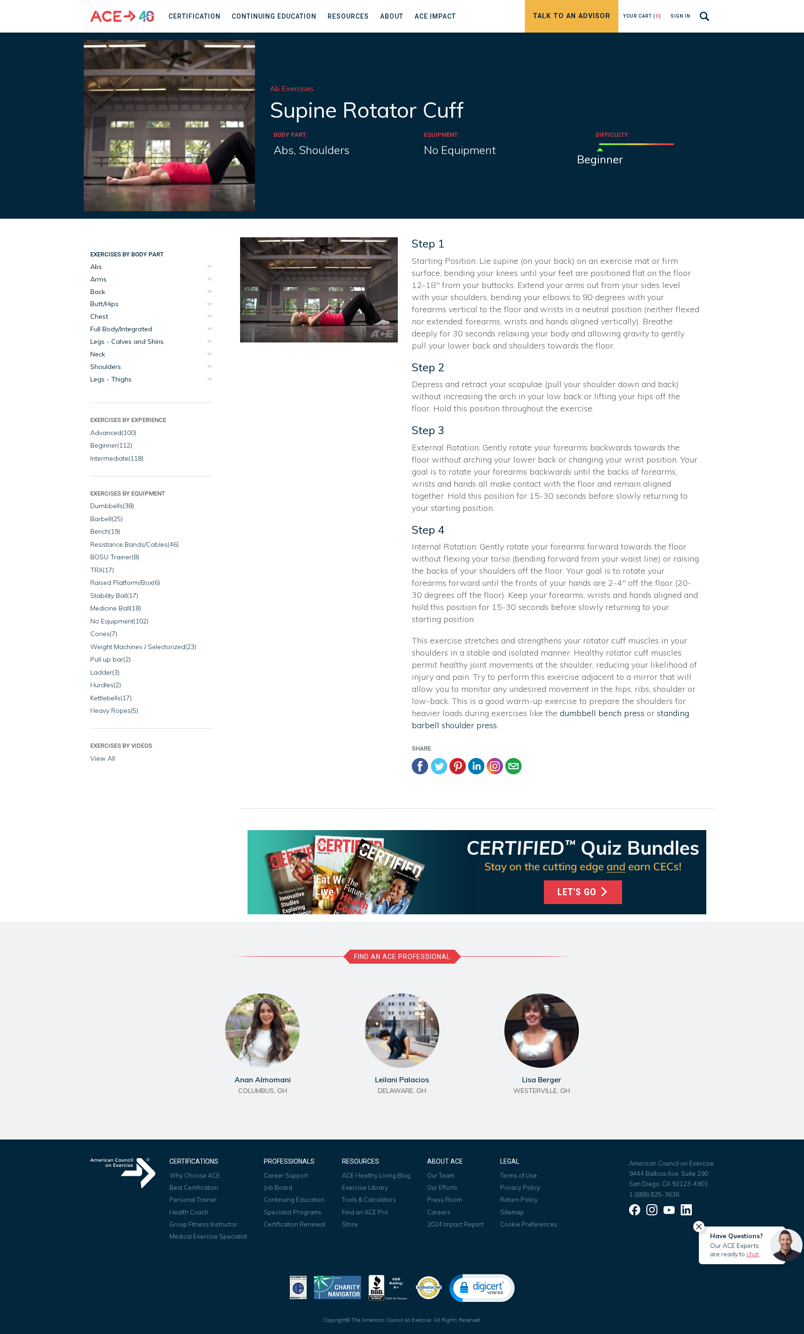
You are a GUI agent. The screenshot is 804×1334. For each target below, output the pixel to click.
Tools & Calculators (369, 1199)
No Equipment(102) (119, 621)
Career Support (286, 1175)
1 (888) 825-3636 (654, 1194)
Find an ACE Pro (365, 1212)
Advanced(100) (113, 433)
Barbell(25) (106, 519)
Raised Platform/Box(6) (125, 582)
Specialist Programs (293, 1212)
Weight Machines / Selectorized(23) (143, 647)
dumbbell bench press (602, 713)
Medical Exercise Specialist (208, 1236)
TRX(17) (102, 570)
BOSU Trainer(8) (114, 557)
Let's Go (578, 892)
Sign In (680, 16)
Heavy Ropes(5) (114, 710)
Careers (438, 1212)
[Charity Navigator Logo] (337, 1286)
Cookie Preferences (528, 1224)
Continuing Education (294, 1199)
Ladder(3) (105, 672)
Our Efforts (442, 1187)
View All (102, 758)
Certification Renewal (294, 1224)
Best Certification (193, 1187)
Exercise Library (365, 1187)
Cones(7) (103, 634)
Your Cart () (642, 16)
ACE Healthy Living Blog (376, 1175)
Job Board (278, 1187)
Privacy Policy (520, 1187)
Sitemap (512, 1212)
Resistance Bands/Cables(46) (134, 544)
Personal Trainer (193, 1199)
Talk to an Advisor (571, 16)
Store (350, 1224)
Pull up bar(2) (110, 659)
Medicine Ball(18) (115, 608)
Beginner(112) (111, 445)
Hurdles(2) (105, 685)
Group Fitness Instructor (203, 1224)
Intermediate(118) (116, 458)
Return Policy (519, 1199)
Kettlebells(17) (111, 698)
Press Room (444, 1199)
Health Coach (188, 1212)
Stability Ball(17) (114, 595)
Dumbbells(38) (112, 506)
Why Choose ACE (194, 1175)
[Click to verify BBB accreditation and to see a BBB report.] (388, 1286)
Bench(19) (105, 531)
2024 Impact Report (455, 1224)
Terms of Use (518, 1175)
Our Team (440, 1175)
